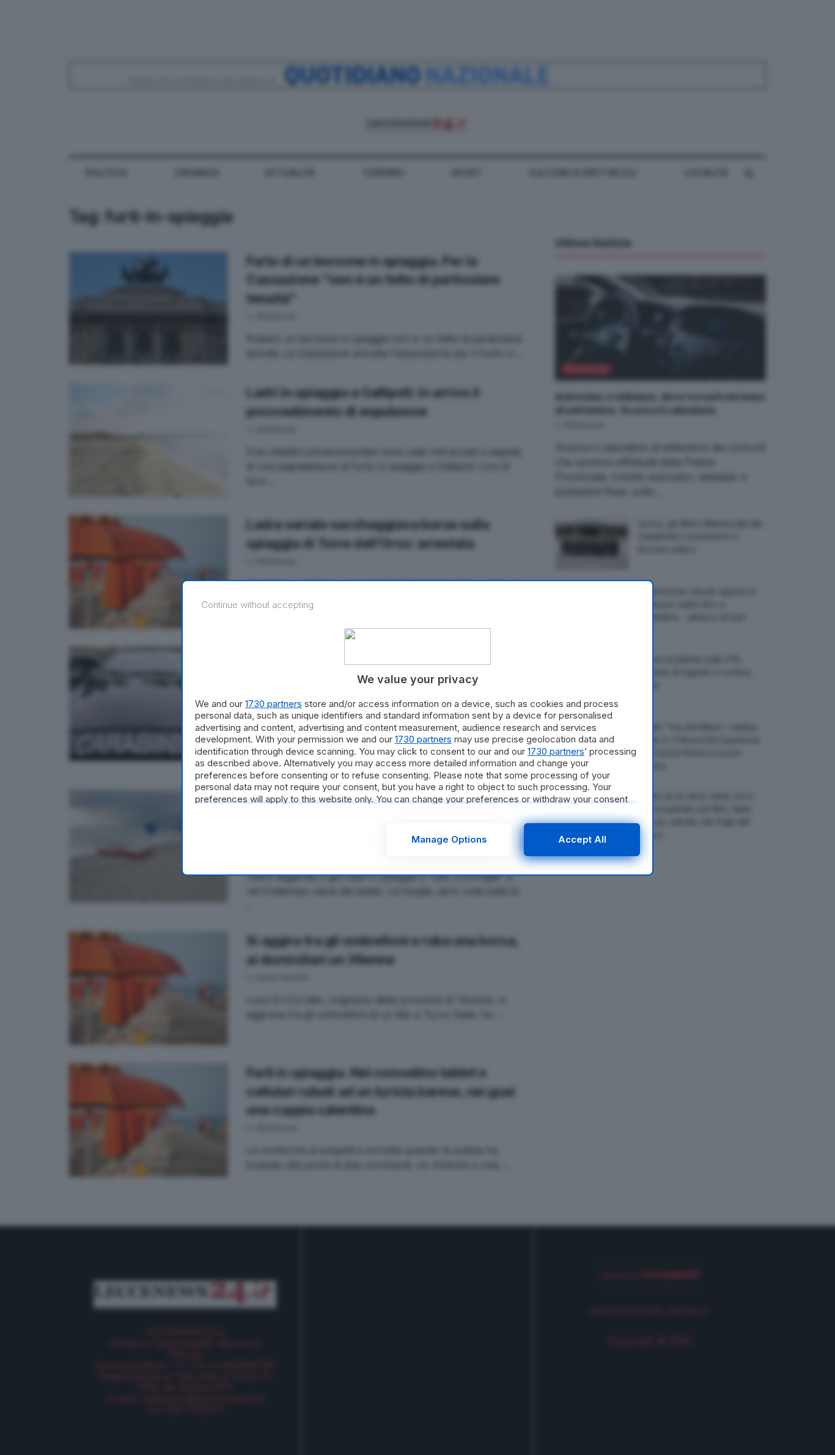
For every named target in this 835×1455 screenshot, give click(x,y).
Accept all (582, 839)
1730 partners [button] (273, 703)
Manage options (449, 839)
